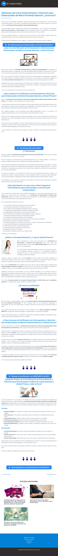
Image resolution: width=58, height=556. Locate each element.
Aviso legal (29, 541)
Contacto (29, 542)
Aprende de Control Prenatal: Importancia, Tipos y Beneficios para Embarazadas (41, 501)
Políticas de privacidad (29, 537)
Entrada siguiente (51, 474)
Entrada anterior (6, 474)
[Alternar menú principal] (55, 3)
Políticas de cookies (29, 539)
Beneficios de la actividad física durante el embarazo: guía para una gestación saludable (15, 524)
